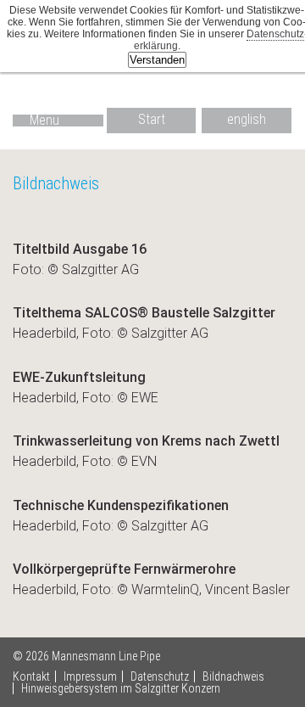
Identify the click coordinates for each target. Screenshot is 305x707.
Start (151, 119)
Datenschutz (159, 676)
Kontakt (31, 676)
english (246, 119)
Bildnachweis (233, 676)
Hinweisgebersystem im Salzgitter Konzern (120, 688)
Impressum (90, 676)
